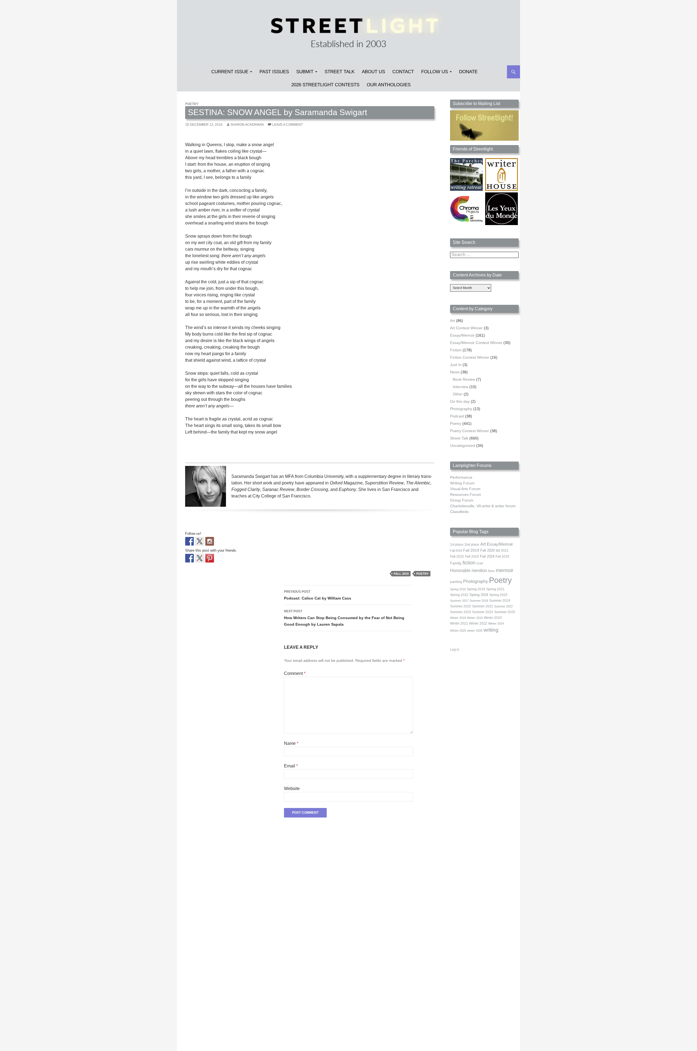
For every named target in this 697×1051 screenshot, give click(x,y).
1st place (456, 544)
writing (491, 630)
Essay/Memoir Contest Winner (476, 342)
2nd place (471, 544)
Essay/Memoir (462, 335)
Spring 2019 (476, 589)
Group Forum (461, 500)
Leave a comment (287, 125)
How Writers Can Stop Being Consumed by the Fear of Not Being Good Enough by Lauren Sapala (344, 617)
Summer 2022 (503, 606)
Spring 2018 (458, 589)
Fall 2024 (487, 556)
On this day (460, 401)
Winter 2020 (493, 618)
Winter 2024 (496, 623)
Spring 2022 (459, 595)
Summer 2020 (460, 606)
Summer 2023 (460, 612)
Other (458, 394)
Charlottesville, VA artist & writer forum (483, 506)
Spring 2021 (495, 589)
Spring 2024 (478, 595)
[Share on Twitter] (199, 558)
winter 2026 (474, 630)
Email (291, 766)
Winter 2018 (458, 617)
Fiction (455, 350)
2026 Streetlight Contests (325, 84)
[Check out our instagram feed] (209, 541)
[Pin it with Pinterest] (209, 558)
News (455, 372)
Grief (479, 563)
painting (456, 582)
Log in (454, 650)
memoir (504, 570)
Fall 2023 (472, 556)
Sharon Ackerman (247, 125)
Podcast (457, 416)
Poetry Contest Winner (469, 431)
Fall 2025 (502, 556)
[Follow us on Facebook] (189, 541)
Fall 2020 (487, 550)
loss (491, 571)
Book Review (464, 379)
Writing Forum (462, 483)
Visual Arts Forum (465, 489)
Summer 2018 (479, 600)
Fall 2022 (457, 556)
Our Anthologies (389, 84)
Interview (460, 387)
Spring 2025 (498, 595)
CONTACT (403, 71)
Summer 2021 (482, 606)
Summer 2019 (499, 601)
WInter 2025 (458, 630)
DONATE (468, 71)
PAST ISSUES (274, 71)
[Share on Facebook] (189, 558)
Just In (455, 364)
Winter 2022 (478, 623)
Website (292, 788)
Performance (461, 477)
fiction (469, 563)
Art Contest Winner (466, 328)
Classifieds (459, 511)
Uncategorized (462, 445)
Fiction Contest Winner (469, 357)
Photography (461, 409)
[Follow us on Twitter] (199, 541)
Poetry (191, 104)
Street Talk (339, 71)
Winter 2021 (459, 623)
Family (455, 563)
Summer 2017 (459, 600)
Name (291, 743)
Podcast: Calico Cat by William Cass (317, 595)
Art (452, 320)
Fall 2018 (456, 550)
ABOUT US (373, 71)
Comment (294, 673)
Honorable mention (468, 570)
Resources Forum (465, 494)
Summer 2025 (504, 612)
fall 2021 (502, 550)
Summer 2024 (482, 612)
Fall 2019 (401, 573)
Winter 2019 (475, 617)
